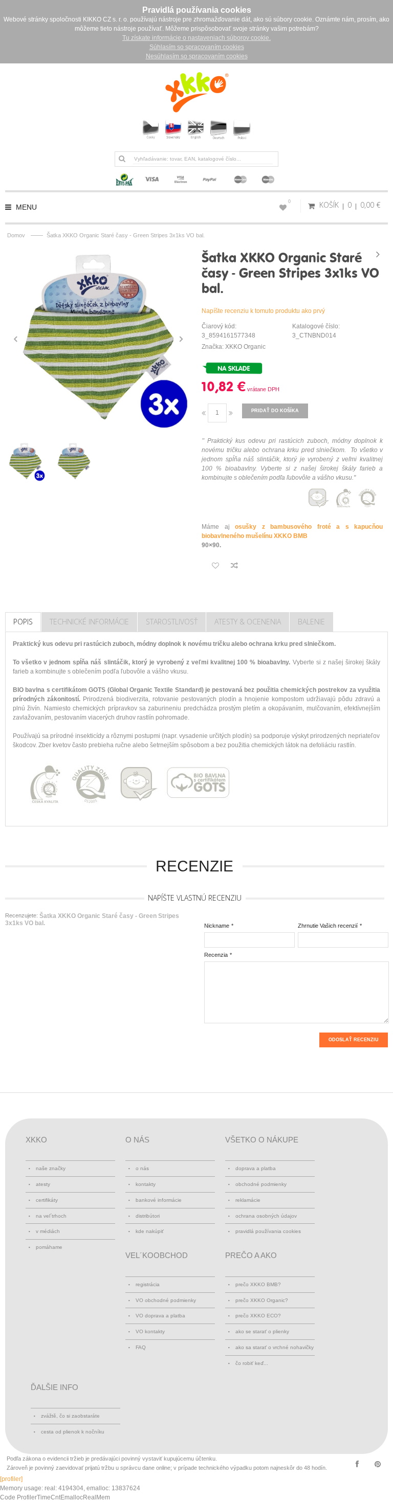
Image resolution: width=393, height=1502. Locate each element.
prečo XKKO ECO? (258, 1315)
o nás (142, 1168)
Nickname (216, 926)
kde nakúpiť (150, 1231)
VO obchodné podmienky (166, 1300)
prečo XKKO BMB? (258, 1284)
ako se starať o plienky (262, 1331)
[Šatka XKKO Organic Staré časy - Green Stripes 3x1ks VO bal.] (98, 339)
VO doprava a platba (160, 1315)
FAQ (141, 1347)
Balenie (311, 621)
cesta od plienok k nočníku (72, 1431)
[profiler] (11, 1479)
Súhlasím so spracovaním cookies (196, 47)
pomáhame (49, 1247)
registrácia (148, 1284)
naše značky (51, 1168)
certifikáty (47, 1200)
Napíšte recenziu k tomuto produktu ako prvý (263, 311)
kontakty (146, 1184)
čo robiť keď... (251, 1363)
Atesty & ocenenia (247, 621)
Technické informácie (89, 621)
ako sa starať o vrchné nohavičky (274, 1347)
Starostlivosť (172, 621)
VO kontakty (150, 1331)
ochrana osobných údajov (266, 1216)
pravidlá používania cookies (268, 1231)
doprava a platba (255, 1168)
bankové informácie (159, 1200)
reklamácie (247, 1200)
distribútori (148, 1216)
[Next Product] (378, 254)
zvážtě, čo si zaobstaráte (70, 1416)
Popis (23, 621)
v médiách (48, 1231)
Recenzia (216, 955)
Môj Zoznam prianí (289, 201)
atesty (43, 1184)
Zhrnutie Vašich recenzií (328, 926)
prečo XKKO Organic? (261, 1300)
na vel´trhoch (51, 1216)
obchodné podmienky (261, 1184)
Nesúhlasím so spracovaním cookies (197, 56)
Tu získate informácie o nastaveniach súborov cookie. (196, 37)
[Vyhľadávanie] (121, 158)
